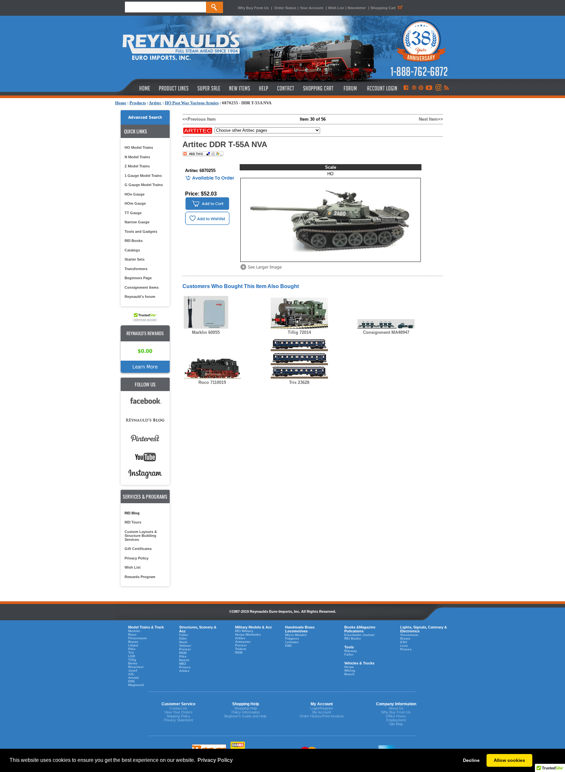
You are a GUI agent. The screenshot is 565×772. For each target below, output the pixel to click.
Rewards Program (140, 577)
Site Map (396, 724)
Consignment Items (142, 287)
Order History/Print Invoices (322, 716)
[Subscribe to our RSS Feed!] (446, 88)
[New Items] (239, 88)
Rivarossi (136, 667)
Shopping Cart (383, 8)
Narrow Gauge (137, 222)
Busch (184, 660)
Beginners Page (138, 278)
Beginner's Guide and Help (245, 716)
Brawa (133, 641)
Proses (185, 667)
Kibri (183, 638)
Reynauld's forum (140, 297)
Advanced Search (145, 117)
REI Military (244, 631)
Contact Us (178, 708)
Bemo (132, 663)
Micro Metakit (295, 635)
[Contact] (286, 88)
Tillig (132, 659)
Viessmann (409, 635)
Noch (183, 642)
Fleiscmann (137, 638)
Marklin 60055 (206, 332)
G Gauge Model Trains (144, 185)
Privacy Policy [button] (215, 760)
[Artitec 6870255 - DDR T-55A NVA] (262, 269)
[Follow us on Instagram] (438, 88)
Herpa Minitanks (248, 634)
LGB (131, 656)
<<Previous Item (199, 119)
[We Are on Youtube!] (429, 88)
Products (137, 102)
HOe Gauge (135, 194)
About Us (396, 708)
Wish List (336, 8)
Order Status (285, 8)
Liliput (133, 645)
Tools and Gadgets (141, 231)
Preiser (185, 649)
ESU (403, 642)
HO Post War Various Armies (192, 102)
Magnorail (136, 685)
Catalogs (132, 250)
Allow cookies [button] (509, 760)
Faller (183, 635)
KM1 (131, 681)
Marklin (134, 631)
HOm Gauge (135, 203)
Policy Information (245, 712)
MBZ (182, 663)
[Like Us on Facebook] (406, 88)
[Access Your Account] (381, 88)
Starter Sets (135, 259)
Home (120, 102)
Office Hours (396, 716)
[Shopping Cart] (318, 88)
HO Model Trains (139, 147)
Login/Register (321, 708)
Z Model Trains (137, 166)
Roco (132, 634)
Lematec (292, 642)
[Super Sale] (209, 88)
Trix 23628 (299, 382)
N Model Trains (137, 157)
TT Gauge (133, 213)
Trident (240, 649)
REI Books (134, 241)
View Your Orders (178, 712)
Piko (131, 649)
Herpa (349, 667)
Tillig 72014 (299, 332)
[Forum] (350, 88)
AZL (131, 674)
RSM (182, 653)
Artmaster (243, 641)
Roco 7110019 (212, 382)
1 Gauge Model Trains (143, 176)
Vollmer (185, 645)
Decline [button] (471, 760)
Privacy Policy (136, 558)
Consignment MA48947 (386, 332)
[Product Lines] (174, 88)
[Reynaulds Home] (135, 88)
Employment (396, 720)
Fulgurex (292, 638)
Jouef (132, 670)
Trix (131, 652)
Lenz (404, 645)
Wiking (349, 670)
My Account (321, 712)
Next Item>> (431, 119)
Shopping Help (245, 708)
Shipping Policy (178, 716)
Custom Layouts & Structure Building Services (141, 535)
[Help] (264, 88)
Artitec (155, 102)
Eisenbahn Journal (359, 635)
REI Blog (132, 513)
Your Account (312, 8)
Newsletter (357, 8)
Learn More (145, 366)
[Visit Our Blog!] (414, 88)
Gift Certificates (138, 549)
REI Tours (133, 522)
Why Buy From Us (253, 8)
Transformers (136, 269)
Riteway (350, 651)
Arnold (133, 677)
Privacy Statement (178, 720)
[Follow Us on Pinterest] (421, 88)
